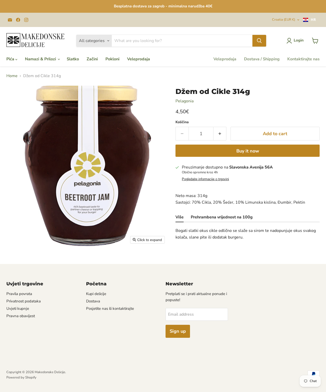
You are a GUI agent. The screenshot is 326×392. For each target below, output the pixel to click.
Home (12, 76)
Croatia (283, 19)
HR (313, 20)
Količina (182, 122)
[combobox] (309, 20)
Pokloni (112, 59)
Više (179, 217)
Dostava (93, 301)
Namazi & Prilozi (41, 59)
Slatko (73, 59)
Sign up (178, 331)
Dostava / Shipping (262, 59)
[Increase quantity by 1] (219, 134)
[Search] (259, 41)
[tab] (179, 218)
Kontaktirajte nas (303, 59)
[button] (296, 41)
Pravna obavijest (20, 315)
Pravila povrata (19, 293)
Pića (10, 59)
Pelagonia (184, 101)
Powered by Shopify (21, 377)
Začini (92, 59)
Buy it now (247, 151)
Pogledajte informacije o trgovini (205, 179)
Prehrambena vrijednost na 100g (222, 217)
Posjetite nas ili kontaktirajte (110, 308)
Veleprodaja (138, 59)
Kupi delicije (96, 293)
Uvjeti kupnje (17, 308)
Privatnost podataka (23, 301)
